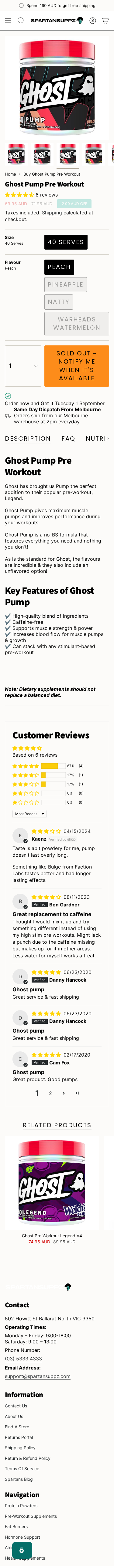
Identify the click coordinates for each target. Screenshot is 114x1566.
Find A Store (17, 1426)
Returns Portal (19, 1437)
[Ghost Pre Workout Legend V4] (52, 1183)
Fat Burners (16, 1526)
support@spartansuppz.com (38, 1376)
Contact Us (16, 1405)
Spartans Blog (19, 1479)
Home (10, 174)
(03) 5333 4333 (23, 1359)
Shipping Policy (20, 1447)
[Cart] (105, 21)
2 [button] (50, 1093)
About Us (14, 1416)
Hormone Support (22, 1537)
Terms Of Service (22, 1468)
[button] (20, 195)
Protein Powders (21, 1505)
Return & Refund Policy (27, 1458)
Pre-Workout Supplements (31, 1516)
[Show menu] (8, 21)
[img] (47, 831)
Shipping (52, 213)
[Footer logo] (38, 1287)
